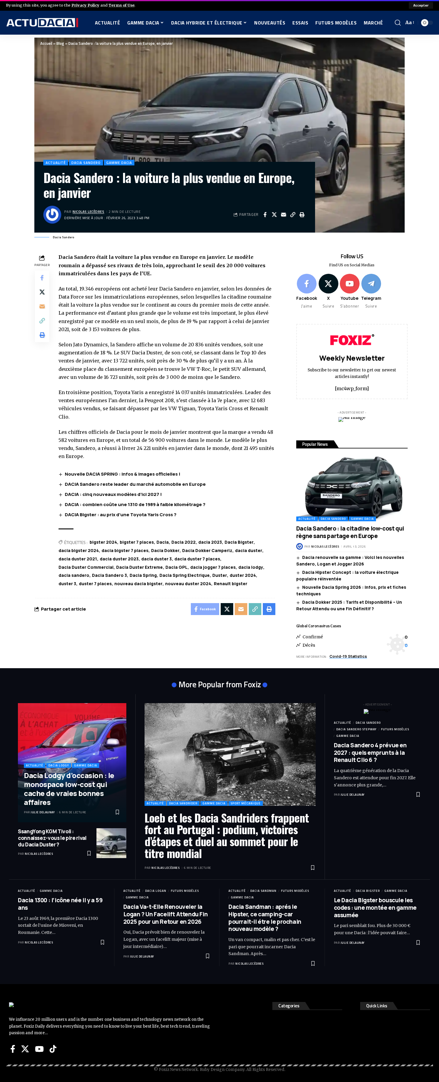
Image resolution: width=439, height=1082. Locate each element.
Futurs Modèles (395, 729)
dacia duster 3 (156, 559)
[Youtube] (350, 291)
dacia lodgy (250, 567)
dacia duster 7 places (197, 559)
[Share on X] (274, 214)
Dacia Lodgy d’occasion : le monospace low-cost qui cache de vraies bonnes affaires (69, 788)
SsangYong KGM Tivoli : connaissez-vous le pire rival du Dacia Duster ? (52, 838)
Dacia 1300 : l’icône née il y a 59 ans (60, 904)
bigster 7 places (137, 542)
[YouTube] (39, 1048)
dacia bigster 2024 (79, 550)
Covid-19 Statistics (348, 656)
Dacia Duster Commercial (86, 567)
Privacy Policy (85, 5)
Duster (219, 575)
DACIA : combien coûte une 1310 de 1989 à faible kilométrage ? (135, 504)
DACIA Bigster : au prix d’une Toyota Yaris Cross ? (120, 514)
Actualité (56, 162)
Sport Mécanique (246, 803)
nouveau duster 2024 (188, 583)
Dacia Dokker (165, 550)
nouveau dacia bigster (138, 583)
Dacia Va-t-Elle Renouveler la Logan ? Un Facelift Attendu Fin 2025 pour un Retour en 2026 (165, 914)
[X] (328, 291)
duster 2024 (243, 575)
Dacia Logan (155, 891)
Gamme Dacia (119, 162)
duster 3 (67, 583)
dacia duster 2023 (119, 559)
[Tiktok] (53, 1048)
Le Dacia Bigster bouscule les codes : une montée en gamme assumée (375, 907)
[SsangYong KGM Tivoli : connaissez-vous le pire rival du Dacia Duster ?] (111, 843)
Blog (60, 43)
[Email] (283, 214)
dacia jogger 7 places (213, 567)
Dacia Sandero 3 (109, 575)
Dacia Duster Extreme (139, 567)
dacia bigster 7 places (125, 550)
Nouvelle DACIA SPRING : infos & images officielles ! (122, 474)
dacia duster (248, 550)
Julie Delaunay (43, 812)
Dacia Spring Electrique (184, 575)
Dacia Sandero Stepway (356, 729)
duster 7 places (95, 583)
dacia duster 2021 (78, 559)
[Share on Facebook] (265, 214)
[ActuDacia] (42, 23)
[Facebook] (306, 291)
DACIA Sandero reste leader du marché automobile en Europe (135, 484)
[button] (421, 5)
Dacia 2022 (183, 542)
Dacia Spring (143, 575)
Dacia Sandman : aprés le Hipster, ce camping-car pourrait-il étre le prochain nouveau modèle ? (264, 918)
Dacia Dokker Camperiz (207, 550)
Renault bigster (230, 583)
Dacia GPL (176, 567)
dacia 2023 (210, 542)
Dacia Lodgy (58, 765)
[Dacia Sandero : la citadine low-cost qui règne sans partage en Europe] (352, 487)
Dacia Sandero (86, 162)
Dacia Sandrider (183, 803)
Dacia (162, 542)
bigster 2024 (103, 542)
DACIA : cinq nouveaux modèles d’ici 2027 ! (113, 494)
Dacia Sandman (263, 891)
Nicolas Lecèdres (88, 211)
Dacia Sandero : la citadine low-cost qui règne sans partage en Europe (350, 532)
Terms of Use (121, 5)
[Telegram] (371, 291)
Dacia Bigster (239, 542)
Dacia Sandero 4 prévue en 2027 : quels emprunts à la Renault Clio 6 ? (370, 752)
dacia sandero (74, 575)
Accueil (46, 43)
